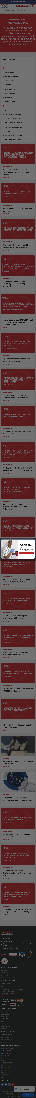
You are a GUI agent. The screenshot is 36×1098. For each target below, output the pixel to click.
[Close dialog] (34, 540)
